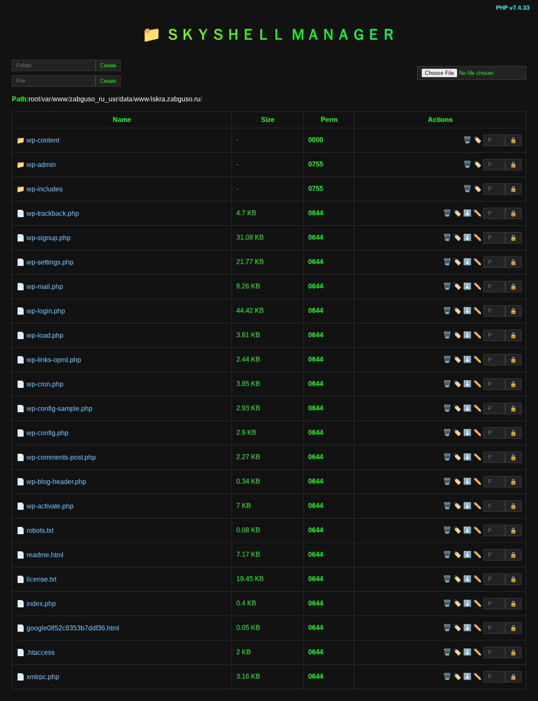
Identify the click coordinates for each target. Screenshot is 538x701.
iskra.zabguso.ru (175, 99)
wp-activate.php (50, 506)
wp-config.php (47, 432)
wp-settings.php (50, 262)
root (34, 99)
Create (108, 65)
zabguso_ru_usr (93, 99)
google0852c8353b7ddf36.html (72, 628)
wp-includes (44, 189)
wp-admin (41, 164)
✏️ (477, 213)
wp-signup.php (48, 237)
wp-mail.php (44, 286)
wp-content (42, 140)
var (46, 99)
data (125, 99)
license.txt (41, 579)
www (60, 99)
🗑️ (467, 139)
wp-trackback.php (52, 213)
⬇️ (467, 213)
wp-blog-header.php (56, 481)
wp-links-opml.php (53, 359)
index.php (41, 603)
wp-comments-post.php (61, 457)
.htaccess (40, 652)
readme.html (44, 554)
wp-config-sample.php (59, 408)
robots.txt (39, 530)
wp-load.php (44, 335)
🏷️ (477, 139)
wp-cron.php (44, 384)
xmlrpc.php (42, 676)
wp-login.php (45, 311)
